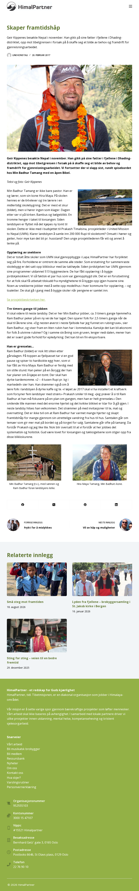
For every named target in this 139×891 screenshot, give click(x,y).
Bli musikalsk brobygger (23, 749)
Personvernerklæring (21, 787)
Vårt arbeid (14, 744)
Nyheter (12, 763)
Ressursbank (16, 758)
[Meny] (130, 6)
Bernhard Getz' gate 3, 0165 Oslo (35, 842)
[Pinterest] (85, 504)
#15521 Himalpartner (28, 830)
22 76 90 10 (20, 867)
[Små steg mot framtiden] (37, 579)
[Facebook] (22, 504)
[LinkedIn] (116, 504)
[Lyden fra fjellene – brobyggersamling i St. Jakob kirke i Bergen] (102, 579)
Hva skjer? (14, 778)
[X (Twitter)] (54, 504)
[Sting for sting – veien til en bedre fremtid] (37, 635)
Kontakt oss (15, 773)
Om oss (12, 768)
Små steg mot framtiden (25, 602)
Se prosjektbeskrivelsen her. (26, 300)
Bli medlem (14, 754)
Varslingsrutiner (18, 782)
